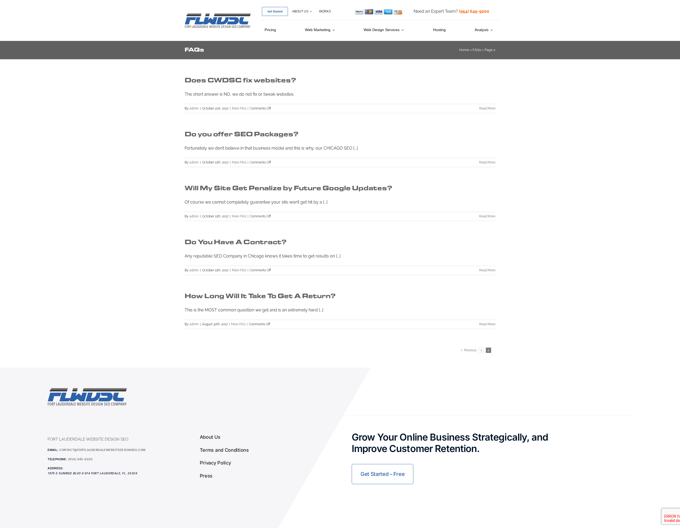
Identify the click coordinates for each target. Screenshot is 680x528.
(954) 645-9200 (80, 459)
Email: (53, 450)
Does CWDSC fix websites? (240, 80)
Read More (487, 108)
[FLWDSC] (218, 14)
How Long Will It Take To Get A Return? (260, 296)
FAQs (477, 50)
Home (464, 50)
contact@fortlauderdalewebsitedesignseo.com (102, 450)
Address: (55, 468)
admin (194, 108)
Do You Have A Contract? (235, 242)
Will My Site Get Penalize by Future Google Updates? (288, 188)
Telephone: (57, 459)
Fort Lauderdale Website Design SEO (88, 439)
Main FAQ (239, 108)
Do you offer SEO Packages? (241, 134)
